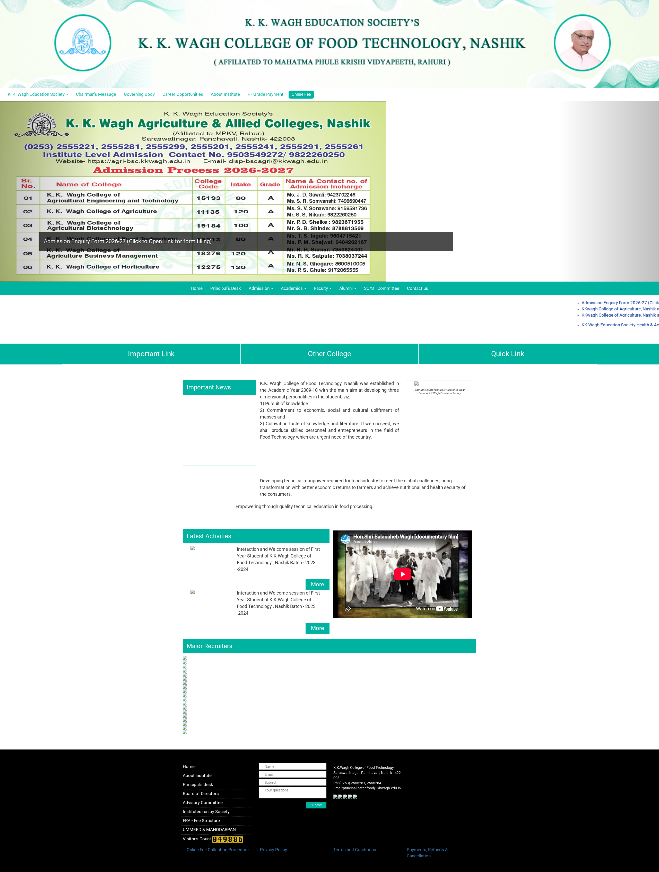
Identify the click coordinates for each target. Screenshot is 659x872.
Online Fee (301, 94)
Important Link (151, 354)
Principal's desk (198, 784)
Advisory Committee (203, 802)
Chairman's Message (96, 94)
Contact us (417, 288)
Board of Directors (201, 793)
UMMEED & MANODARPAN (209, 829)
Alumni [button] (346, 288)
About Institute (225, 94)
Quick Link (507, 354)
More (317, 584)
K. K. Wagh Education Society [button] (37, 94)
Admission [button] (260, 288)
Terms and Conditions (354, 849)
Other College (329, 354)
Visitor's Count (197, 838)
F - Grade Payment (265, 94)
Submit (316, 805)
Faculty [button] (321, 288)
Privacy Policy (273, 849)
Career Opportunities (182, 94)
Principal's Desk (225, 288)
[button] (49, 191)
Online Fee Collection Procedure (218, 849)
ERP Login (648, 94)
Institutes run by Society (206, 811)
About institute (197, 775)
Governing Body (139, 94)
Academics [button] (292, 288)
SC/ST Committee (381, 288)
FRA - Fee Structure (201, 820)
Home (198, 288)
